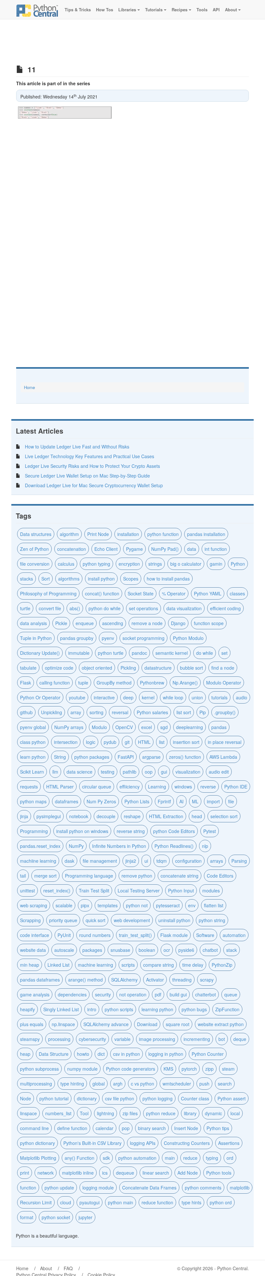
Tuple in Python (36, 638)
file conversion (34, 564)
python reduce (160, 1113)
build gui (178, 994)
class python (33, 742)
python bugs (194, 1009)
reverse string (131, 831)
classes (237, 593)
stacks (26, 578)
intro (91, 1009)
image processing (157, 1039)
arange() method (85, 979)
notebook (78, 816)
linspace (28, 1113)
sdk (106, 1158)
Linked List (58, 965)
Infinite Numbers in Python (119, 846)
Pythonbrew (152, 682)
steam (228, 1068)
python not (137, 905)
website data (33, 950)
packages (92, 950)
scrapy (207, 979)
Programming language (89, 875)
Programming (34, 831)
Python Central (232, 1268)
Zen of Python (34, 549)
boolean (147, 950)
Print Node (98, 534)
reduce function (157, 1202)
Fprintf (164, 801)
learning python (157, 1009)
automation (234, 935)
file (231, 801)
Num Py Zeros (101, 801)
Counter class (195, 1098)
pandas (219, 727)
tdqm (161, 861)
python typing (96, 564)
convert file (50, 608)
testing (107, 771)
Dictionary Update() (40, 653)
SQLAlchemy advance (106, 1024)
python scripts (119, 1009)
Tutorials (154, 9)
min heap (29, 965)
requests (29, 786)
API (215, 9)
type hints (191, 1202)
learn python (33, 757)
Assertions (228, 1143)
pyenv (108, 638)
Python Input (181, 890)
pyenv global (33, 727)
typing (212, 1158)
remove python (137, 875)
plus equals (31, 1024)
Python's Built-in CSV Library (92, 1143)
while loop (173, 697)
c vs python (142, 1083)
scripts (128, 965)
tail (23, 875)
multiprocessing (36, 1083)
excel (146, 727)
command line (34, 1128)
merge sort (45, 875)
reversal (120, 712)
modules (211, 890)
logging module (98, 1187)
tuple (83, 682)
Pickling (128, 667)
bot (221, 1039)
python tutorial (54, 1098)
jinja (24, 816)
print (24, 1172)
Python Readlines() (174, 846)
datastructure (158, 667)
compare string (158, 965)
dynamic (213, 1113)
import (213, 801)
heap (25, 1054)
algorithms (69, 578)
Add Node (187, 1172)
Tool (84, 1113)
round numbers (95, 935)
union (197, 697)
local (235, 1113)
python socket (56, 1217)
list (161, 742)
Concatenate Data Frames (149, 1187)
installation (128, 534)
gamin (216, 564)
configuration (188, 861)
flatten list (213, 905)
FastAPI (126, 757)
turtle (25, 608)
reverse (208, 786)
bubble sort (191, 667)
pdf (158, 994)
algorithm (69, 534)
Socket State (141, 593)
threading (182, 979)
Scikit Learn (32, 771)
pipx (85, 905)
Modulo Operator (223, 682)
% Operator (174, 593)
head (197, 816)
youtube (77, 697)
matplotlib (239, 1187)
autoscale (64, 950)
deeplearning (189, 727)
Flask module (174, 935)
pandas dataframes (40, 979)
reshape (132, 816)
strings (155, 564)
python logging (158, 1098)
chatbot (210, 950)
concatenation (71, 549)
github (26, 712)
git (127, 742)
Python (238, 564)
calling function (54, 682)
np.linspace (63, 1024)
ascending (112, 623)
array (75, 712)
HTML (144, 742)
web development (132, 920)
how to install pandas (168, 578)
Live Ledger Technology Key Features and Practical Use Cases (89, 456)
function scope (209, 623)
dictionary (87, 1098)
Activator (155, 979)
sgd (164, 727)
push (204, 1083)
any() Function (79, 1158)
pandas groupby (76, 638)
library (190, 1113)
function (28, 1187)
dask (69, 861)
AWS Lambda (223, 757)
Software (205, 935)
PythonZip (222, 965)
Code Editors (220, 875)
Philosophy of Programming (48, 593)
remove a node (147, 623)
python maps (33, 801)
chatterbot (205, 994)
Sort (45, 578)
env (192, 905)
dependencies (72, 994)
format (26, 1217)
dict (101, 1054)
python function (163, 534)
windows (183, 786)
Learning (157, 786)
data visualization (184, 608)
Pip (202, 712)
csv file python (119, 1098)
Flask (25, 682)
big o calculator (185, 564)
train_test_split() (135, 935)
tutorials (219, 697)
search (225, 1083)
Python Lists (136, 801)
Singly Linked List (61, 1009)
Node (25, 1098)
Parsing (239, 861)
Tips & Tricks (77, 9)
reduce (190, 1158)
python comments (203, 1187)
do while (204, 653)
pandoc (139, 653)
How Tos (104, 9)
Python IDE (235, 786)
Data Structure (54, 1054)
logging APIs (142, 1143)
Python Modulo (188, 638)
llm (55, 771)
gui (164, 771)
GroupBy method (114, 682)
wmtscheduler (177, 1083)
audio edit (219, 771)
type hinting (72, 1083)
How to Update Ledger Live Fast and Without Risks (77, 446)
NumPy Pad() (165, 549)
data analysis (33, 623)
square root (177, 1024)
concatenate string (179, 875)
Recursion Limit (36, 1202)
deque (239, 1039)
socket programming (143, 638)
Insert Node (186, 1128)
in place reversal (224, 742)
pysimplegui (49, 816)
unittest (27, 890)
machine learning (95, 965)
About (231, 9)
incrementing (197, 1039)
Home (29, 387)
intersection (66, 742)
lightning (105, 1113)
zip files (130, 1113)
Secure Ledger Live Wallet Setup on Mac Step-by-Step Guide (87, 475)
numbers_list (58, 1113)
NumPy (76, 846)
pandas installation (206, 534)
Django (178, 623)
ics (105, 1172)
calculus (66, 564)
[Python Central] (37, 9)
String (60, 757)
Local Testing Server (139, 890)
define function (72, 1128)
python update (59, 1187)
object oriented (97, 667)
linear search (156, 1172)
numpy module (82, 1068)
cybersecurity (92, 1039)
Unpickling (51, 712)
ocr (167, 950)
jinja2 (130, 861)
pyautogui (90, 1202)
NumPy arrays (68, 727)
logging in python (165, 1054)
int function (216, 549)
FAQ (68, 1268)
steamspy (30, 1039)
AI (181, 801)
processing (59, 1039)
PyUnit (64, 935)
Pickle (61, 623)
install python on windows (82, 831)
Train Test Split (94, 890)
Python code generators (130, 1068)
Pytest (209, 831)
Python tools (218, 1172)
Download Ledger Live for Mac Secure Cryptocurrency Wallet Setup (94, 485)
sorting (96, 712)
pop (126, 1128)
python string (212, 920)
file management (100, 861)
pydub (110, 742)
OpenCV (124, 727)
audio (241, 697)
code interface (34, 935)
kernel (148, 697)
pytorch (189, 1068)
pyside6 (186, 950)
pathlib (129, 771)
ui (146, 861)
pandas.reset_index (40, 846)
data (191, 549)
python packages (91, 757)
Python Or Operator (40, 697)
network (45, 1172)
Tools (201, 9)
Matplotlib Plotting (38, 1158)
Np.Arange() (185, 682)
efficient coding (225, 608)
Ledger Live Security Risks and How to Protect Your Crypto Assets (92, 466)
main (170, 1158)
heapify (27, 1009)
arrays (216, 861)
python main (120, 1202)
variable (122, 1039)
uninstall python (174, 920)
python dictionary (37, 1143)
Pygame (134, 549)
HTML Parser (60, 786)
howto (83, 1054)
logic (90, 742)
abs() (74, 608)
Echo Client (106, 549)
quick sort (95, 920)
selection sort (224, 816)
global (98, 1083)
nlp (205, 846)
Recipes (179, 9)
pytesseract (168, 905)
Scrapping (30, 920)
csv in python (126, 1054)
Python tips (218, 1128)
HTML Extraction (166, 816)
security (103, 994)
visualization (187, 771)
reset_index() (56, 890)
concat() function (102, 593)
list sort (183, 712)
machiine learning (38, 861)
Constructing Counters (187, 1143)
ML (195, 801)
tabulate (28, 667)
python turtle (110, 653)
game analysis (34, 994)
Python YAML (207, 593)
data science (79, 771)
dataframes (66, 801)
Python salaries (152, 712)
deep (128, 697)
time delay (192, 965)
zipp (209, 1068)
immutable (79, 653)
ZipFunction (227, 1009)
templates (108, 905)
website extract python (221, 1024)
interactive (104, 697)
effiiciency (130, 786)
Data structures (35, 534)
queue (230, 994)
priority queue (63, 920)
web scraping (33, 905)
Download (147, 1024)
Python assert (231, 1098)
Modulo (99, 727)
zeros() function (185, 757)
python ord (221, 1202)
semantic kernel (171, 653)
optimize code (59, 667)
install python (101, 578)
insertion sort (186, 742)
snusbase (120, 950)
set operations (143, 608)
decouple (106, 816)
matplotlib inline (78, 1172)
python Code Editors (174, 831)
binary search (152, 1128)
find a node (222, 667)
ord (230, 1158)
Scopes (130, 578)
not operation (132, 994)
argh (117, 1083)
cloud (65, 1202)
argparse (151, 757)
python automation (137, 1158)
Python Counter (208, 1054)
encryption (129, 564)
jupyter (85, 1217)
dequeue (125, 1172)
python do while (105, 608)
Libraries (127, 9)
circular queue (96, 786)
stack (231, 950)
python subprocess (39, 1068)
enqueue (85, 623)
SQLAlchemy (124, 979)
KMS (168, 1068)
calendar (104, 1128)
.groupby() (225, 712)
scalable (64, 905)
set (224, 653)
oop (149, 771)
